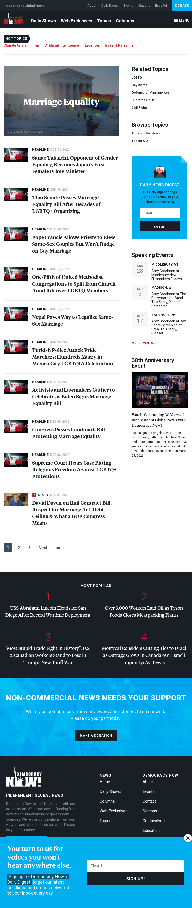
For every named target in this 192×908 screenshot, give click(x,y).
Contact (149, 801)
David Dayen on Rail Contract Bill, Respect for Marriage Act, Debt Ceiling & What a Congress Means (72, 512)
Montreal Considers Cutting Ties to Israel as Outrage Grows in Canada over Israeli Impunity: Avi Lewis (144, 655)
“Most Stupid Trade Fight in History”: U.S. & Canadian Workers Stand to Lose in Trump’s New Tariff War (48, 655)
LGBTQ (137, 77)
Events (128, 5)
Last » (59, 547)
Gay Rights (139, 85)
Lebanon (92, 45)
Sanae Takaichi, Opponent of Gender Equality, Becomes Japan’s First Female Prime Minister (75, 164)
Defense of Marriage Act (150, 92)
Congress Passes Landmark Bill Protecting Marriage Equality (68, 432)
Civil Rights (140, 107)
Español (161, 5)
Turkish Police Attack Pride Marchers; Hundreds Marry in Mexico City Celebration (72, 356)
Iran (36, 45)
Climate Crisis (15, 45)
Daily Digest (110, 5)
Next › (44, 547)
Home (105, 781)
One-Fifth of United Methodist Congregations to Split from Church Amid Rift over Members (74, 283)
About (92, 5)
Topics (104, 20)
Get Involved (154, 820)
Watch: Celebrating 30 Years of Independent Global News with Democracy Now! (159, 420)
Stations (144, 5)
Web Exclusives (76, 20)
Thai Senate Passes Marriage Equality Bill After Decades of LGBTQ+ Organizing (66, 204)
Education (151, 830)
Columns (125, 20)
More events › (144, 343)
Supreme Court (143, 100)
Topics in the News (146, 133)
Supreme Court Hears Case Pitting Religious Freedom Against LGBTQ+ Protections (74, 469)
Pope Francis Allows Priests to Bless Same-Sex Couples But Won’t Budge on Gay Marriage (74, 244)
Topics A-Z (140, 141)
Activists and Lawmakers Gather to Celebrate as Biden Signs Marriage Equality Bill (73, 396)
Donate (182, 5)
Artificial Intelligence (62, 45)
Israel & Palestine (119, 45)
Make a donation (96, 735)
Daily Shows (43, 20)
